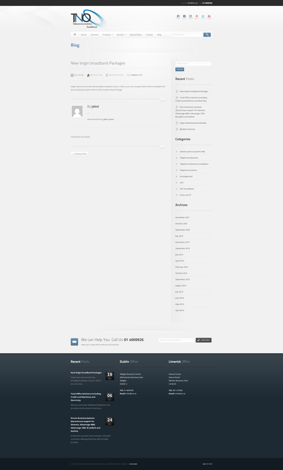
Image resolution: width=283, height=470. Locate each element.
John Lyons (97, 75)
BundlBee (133, 464)
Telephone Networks (189, 157)
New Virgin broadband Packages (194, 91)
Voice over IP (185, 195)
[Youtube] (209, 16)
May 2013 (179, 304)
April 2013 (179, 310)
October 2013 (181, 273)
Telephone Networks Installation (194, 164)
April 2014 (179, 260)
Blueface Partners (187, 129)
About (84, 34)
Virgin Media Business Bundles (193, 123)
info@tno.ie (192, 3)
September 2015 (182, 248)
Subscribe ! (205, 340)
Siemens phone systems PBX (192, 151)
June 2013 (179, 298)
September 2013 (182, 279)
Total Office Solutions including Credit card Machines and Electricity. (86, 397)
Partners (94, 34)
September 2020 (182, 229)
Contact (149, 34)
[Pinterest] (196, 16)
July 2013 (179, 291)
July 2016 (179, 236)
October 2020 (181, 223)
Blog (159, 34)
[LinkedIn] (190, 16)
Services (119, 35)
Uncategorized (117, 75)
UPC (182, 182)
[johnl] (95, 106)
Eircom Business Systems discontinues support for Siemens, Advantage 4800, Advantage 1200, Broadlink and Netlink (85, 424)
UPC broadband (187, 188)
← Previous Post (79, 153)
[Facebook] (178, 16)
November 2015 (182, 242)
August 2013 (180, 285)
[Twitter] (203, 16)
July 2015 (179, 254)
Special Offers (136, 34)
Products (106, 35)
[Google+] (184, 16)
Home (75, 35)
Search (207, 35)
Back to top (207, 464)
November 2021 (182, 217)
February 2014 (181, 267)
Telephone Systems (188, 170)
